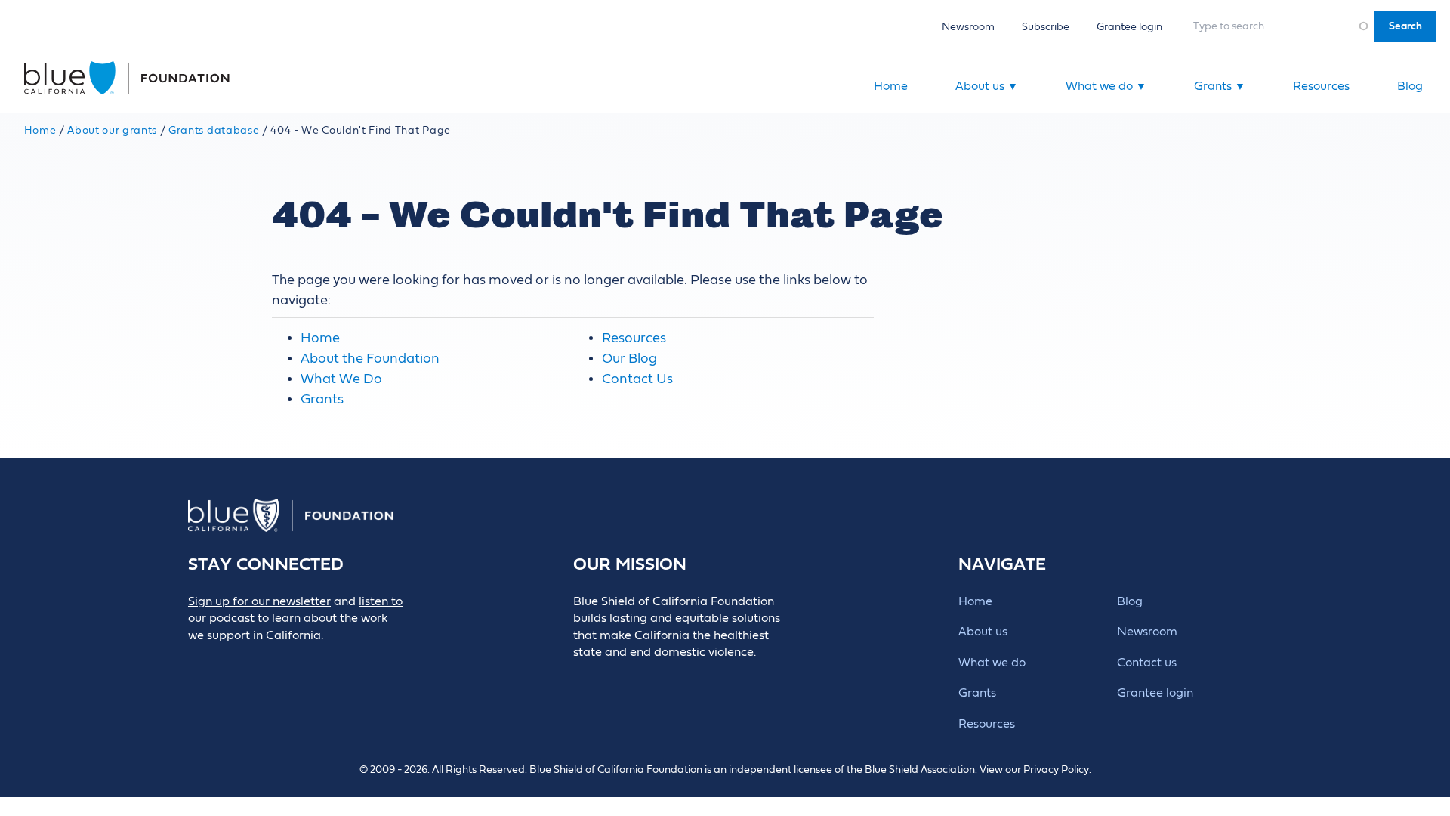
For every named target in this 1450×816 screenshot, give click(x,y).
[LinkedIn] (266, 661)
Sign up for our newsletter (259, 601)
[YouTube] (334, 661)
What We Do (341, 379)
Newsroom (968, 26)
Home (891, 86)
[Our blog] (198, 661)
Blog (1410, 86)
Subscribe (1045, 26)
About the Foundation (370, 358)
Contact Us (637, 379)
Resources (1321, 86)
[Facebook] (232, 661)
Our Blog (629, 358)
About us (986, 86)
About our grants (112, 130)
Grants (1219, 86)
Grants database (213, 130)
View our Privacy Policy (1034, 770)
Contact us (1147, 663)
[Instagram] (300, 661)
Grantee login (1129, 26)
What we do (1106, 86)
